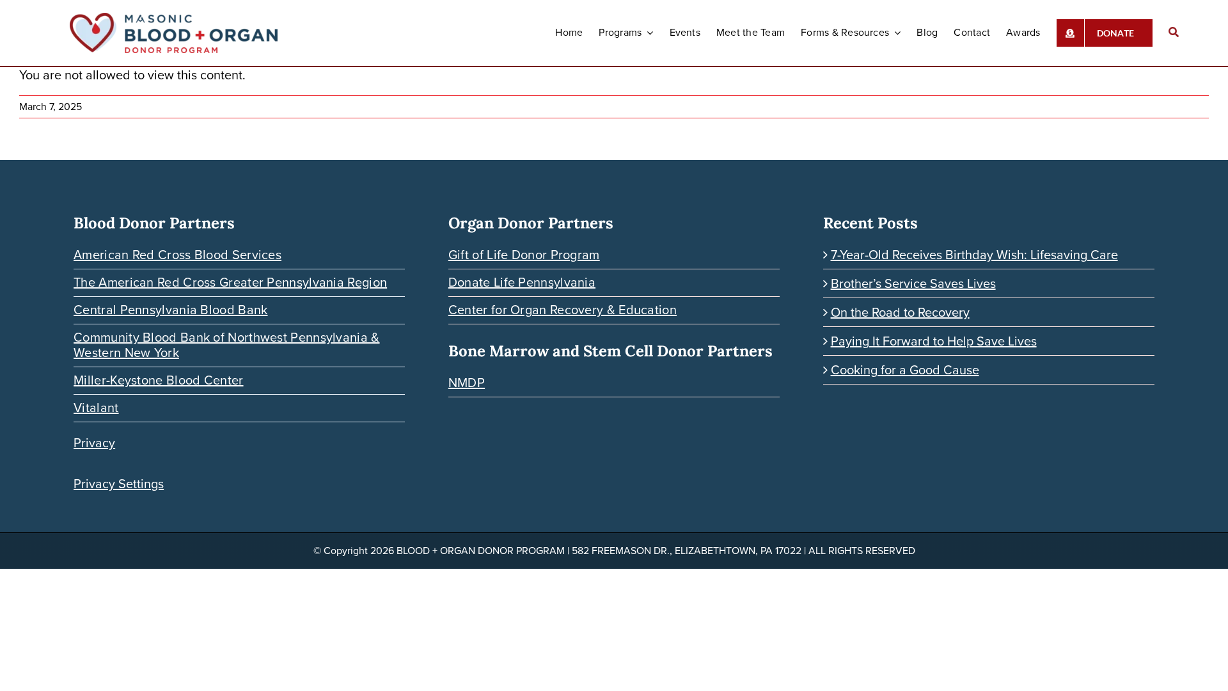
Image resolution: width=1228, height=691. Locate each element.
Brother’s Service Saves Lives (913, 283)
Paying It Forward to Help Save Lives (934, 341)
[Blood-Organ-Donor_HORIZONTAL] (174, 19)
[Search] (1174, 33)
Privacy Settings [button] (119, 483)
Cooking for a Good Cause (905, 369)
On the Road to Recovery (900, 312)
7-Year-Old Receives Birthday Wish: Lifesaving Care (974, 254)
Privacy (94, 442)
